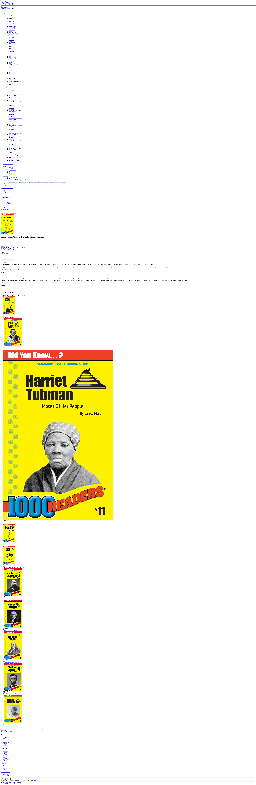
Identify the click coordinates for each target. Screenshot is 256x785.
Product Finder (6, 202)
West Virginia (12, 144)
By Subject (11, 37)
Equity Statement (12, 170)
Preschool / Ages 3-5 (13, 53)
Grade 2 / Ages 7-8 (13, 57)
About (4, 166)
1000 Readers (13, 209)
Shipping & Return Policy (8, 775)
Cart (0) (4, 193)
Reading (10, 43)
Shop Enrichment (12, 95)
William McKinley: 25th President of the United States (14, 295)
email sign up (3, 730)
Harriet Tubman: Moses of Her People (11, 349)
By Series (6, 209)
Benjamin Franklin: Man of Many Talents (12, 630)
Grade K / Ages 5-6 (13, 55)
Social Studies (11, 40)
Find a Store (12, 78)
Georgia (11, 105)
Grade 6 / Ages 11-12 (13, 62)
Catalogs (10, 172)
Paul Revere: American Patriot (9, 317)
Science (10, 41)
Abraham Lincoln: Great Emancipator (11, 662)
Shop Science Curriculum (14, 109)
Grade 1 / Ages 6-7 (13, 56)
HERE (20, 269)
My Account (5, 774)
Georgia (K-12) (12, 28)
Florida (11, 98)
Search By (11, 69)
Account (5, 191)
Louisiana (11, 114)
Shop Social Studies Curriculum (15, 94)
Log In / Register (4, 1)
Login (4, 190)
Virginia (11, 137)
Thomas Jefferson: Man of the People (11, 598)
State (10, 76)
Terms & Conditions (16, 782)
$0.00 (6, 2)
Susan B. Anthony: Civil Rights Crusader (12, 693)
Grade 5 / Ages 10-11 (13, 61)
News (4, 765)
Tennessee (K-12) (12, 32)
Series (10, 74)
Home (4, 201)
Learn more (5, 751)
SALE (4, 745)
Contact (2, 2)
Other (10, 46)
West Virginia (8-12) (13, 34)
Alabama (11, 90)
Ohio (10, 121)
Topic (10, 73)
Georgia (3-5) (11, 21)
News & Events (12, 168)
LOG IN (5, 760)
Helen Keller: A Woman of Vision (10, 545)
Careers (10, 173)
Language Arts (12, 42)
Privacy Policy (8, 782)
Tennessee (11, 129)
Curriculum (12, 16)
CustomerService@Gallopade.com (16, 180)
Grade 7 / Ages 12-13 (13, 63)
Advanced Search (4, 7)
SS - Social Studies (14, 247)
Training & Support (14, 155)
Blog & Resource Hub (8, 164)
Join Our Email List (13, 177)
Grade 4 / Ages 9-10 (13, 59)
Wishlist (5, 192)
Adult (10, 67)
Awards (10, 171)
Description (5, 262)
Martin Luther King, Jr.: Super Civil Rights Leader (13, 567)
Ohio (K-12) (11, 31)
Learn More (11, 92)
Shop (4, 13)
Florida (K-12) (12, 27)
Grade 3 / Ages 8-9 (13, 58)
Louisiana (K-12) (12, 30)
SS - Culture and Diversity (23, 247)
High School (11, 65)
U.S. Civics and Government (15, 44)
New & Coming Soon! (15, 81)
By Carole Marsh (4, 246)
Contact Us (5, 176)
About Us (11, 167)
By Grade (11, 51)
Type (10, 72)
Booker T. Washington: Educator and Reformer (13, 523)
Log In (10, 152)
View (4, 316)
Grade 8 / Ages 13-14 (13, 64)
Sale (10, 48)
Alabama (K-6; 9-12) (13, 26)
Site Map (2, 782)
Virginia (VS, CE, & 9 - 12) (14, 33)
